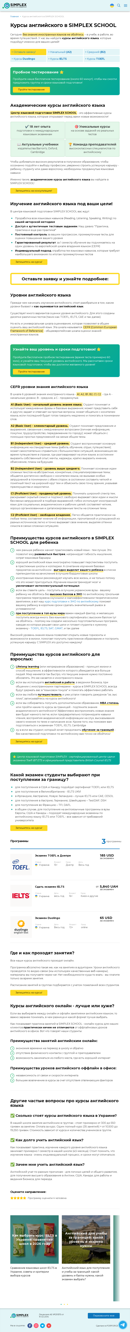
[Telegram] (42, 1325)
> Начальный (60, 52)
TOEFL (35, 628)
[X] (123, 1325)
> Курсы (23, 58)
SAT (51, 628)
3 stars (18, 1198)
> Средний (95, 52)
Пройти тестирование (31, 89)
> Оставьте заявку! (24, 52)
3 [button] (67, 1304)
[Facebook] (29, 1325)
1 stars (11, 1198)
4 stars (21, 1198)
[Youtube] (48, 1325)
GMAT (59, 628)
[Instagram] (36, 1325)
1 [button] (61, 1304)
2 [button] (64, 1304)
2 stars (15, 1198)
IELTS (44, 628)
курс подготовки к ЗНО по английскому (72, 601)
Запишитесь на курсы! (29, 261)
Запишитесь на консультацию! (34, 190)
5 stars (24, 1198)
